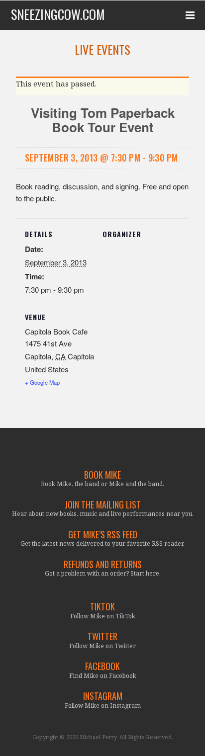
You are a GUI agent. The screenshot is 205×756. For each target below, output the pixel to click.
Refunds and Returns (103, 564)
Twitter (102, 636)
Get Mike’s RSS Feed (102, 534)
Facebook (102, 666)
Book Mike (102, 475)
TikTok (102, 606)
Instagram (102, 696)
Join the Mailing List (103, 504)
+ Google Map (42, 382)
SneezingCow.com (58, 14)
